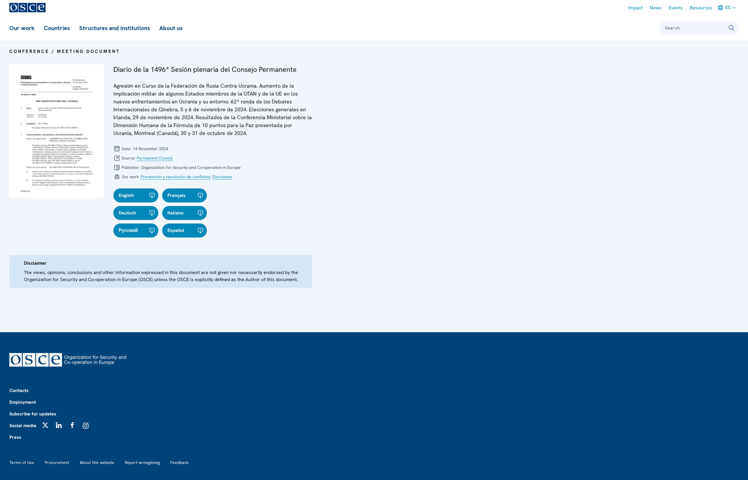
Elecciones (222, 176)
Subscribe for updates (32, 414)
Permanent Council (155, 158)
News (656, 8)
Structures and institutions (114, 28)
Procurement (57, 462)
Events (676, 8)
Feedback (179, 462)
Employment (22, 402)
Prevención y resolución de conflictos (175, 176)
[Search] (732, 28)
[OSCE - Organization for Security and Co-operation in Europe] (27, 7)
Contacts (19, 390)
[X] (45, 425)
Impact (635, 8)
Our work (21, 28)
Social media (22, 425)
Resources (701, 8)
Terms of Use (21, 462)
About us (171, 28)
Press (15, 437)
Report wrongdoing (142, 462)
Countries (57, 28)
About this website (97, 462)
